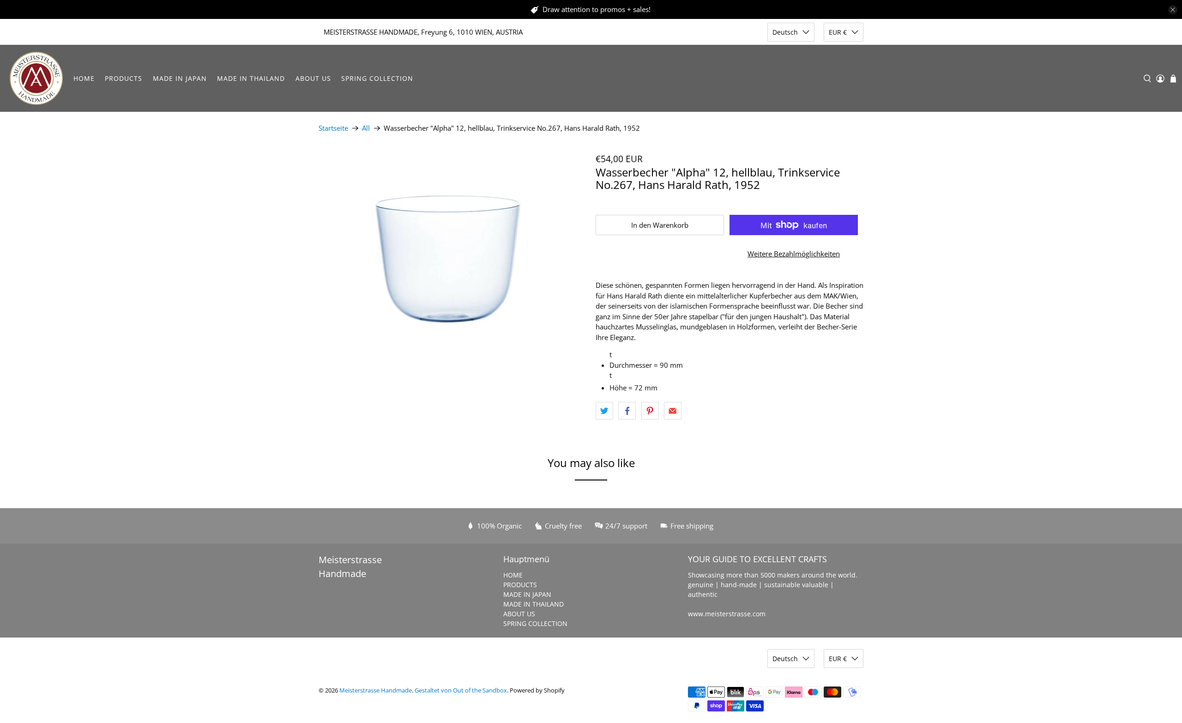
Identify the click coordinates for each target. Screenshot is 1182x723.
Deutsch (785, 32)
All (366, 128)
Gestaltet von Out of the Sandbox (461, 690)
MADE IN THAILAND (251, 78)
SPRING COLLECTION (377, 78)
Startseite (333, 128)
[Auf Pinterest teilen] (650, 410)
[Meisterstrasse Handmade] (36, 78)
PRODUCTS (123, 78)
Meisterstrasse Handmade (375, 690)
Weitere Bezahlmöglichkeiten (794, 253)
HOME (84, 78)
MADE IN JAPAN (180, 78)
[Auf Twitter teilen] (604, 410)
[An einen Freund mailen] (672, 410)
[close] (1172, 9)
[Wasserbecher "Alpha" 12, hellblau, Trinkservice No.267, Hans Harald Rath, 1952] (452, 242)
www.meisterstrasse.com (727, 613)
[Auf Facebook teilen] (627, 410)
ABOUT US (313, 78)
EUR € (838, 32)
